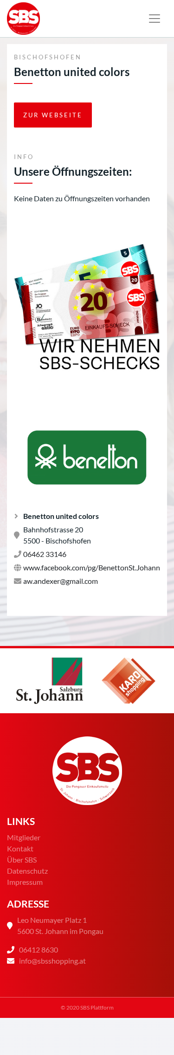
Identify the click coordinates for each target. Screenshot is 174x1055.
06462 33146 (44, 554)
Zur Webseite (53, 115)
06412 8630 (38, 949)
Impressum (25, 881)
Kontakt (20, 848)
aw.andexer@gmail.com (60, 580)
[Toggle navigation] (154, 18)
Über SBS (22, 859)
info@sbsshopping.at (52, 960)
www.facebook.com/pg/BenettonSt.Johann (91, 567)
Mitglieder (23, 837)
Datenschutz (27, 870)
